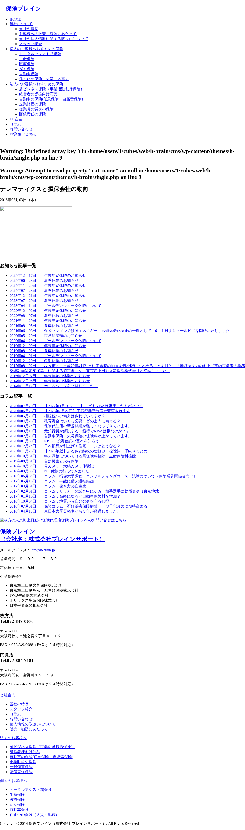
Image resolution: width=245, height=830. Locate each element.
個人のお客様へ (13, 781)
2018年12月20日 (44, 361)
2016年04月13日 (65, 511)
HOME (15, 19)
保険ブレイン (20, 8)
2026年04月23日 (65, 421)
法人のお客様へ (13, 738)
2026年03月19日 (70, 431)
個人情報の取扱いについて (33, 724)
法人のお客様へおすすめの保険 (36, 84)
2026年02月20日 (71, 436)
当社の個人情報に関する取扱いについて (53, 39)
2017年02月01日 (86, 491)
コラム (15, 124)
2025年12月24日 (65, 446)
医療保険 (26, 64)
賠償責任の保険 (32, 114)
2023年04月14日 (55, 306)
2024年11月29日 (48, 286)
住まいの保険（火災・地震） (44, 79)
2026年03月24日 (71, 426)
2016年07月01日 (78, 506)
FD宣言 (16, 119)
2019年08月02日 (44, 351)
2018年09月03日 (49, 471)
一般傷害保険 (21, 767)
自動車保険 (28, 74)
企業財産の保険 (32, 104)
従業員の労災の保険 (36, 109)
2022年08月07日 (44, 316)
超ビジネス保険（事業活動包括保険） (51, 89)
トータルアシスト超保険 (40, 54)
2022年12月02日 (48, 311)
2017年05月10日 (52, 481)
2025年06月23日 (44, 280)
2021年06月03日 (122, 331)
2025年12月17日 (48, 275)
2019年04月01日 (55, 356)
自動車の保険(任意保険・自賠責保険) (51, 99)
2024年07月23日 (44, 291)
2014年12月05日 (50, 381)
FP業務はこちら (23, 134)
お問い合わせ (21, 129)
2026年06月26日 (70, 411)
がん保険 (26, 69)
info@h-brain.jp (43, 550)
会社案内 (7, 695)
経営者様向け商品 (25, 752)
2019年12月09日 (48, 346)
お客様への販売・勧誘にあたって (48, 34)
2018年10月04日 (52, 466)
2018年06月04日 (103, 476)
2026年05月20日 (57, 416)
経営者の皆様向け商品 (38, 94)
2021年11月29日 (48, 321)
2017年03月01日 (48, 486)
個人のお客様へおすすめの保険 (36, 49)
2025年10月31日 (75, 456)
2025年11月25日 (78, 451)
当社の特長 (28, 29)
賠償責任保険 (21, 772)
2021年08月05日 (44, 326)
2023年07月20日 (44, 301)
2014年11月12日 (54, 386)
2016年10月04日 (59, 501)
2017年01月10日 (65, 496)
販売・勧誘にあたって (29, 729)
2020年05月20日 (46, 336)
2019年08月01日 (44, 461)
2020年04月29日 (55, 341)
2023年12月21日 (48, 296)
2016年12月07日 (50, 376)
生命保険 (26, 59)
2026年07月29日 (76, 406)
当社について (21, 24)
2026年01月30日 (54, 441)
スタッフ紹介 (30, 44)
